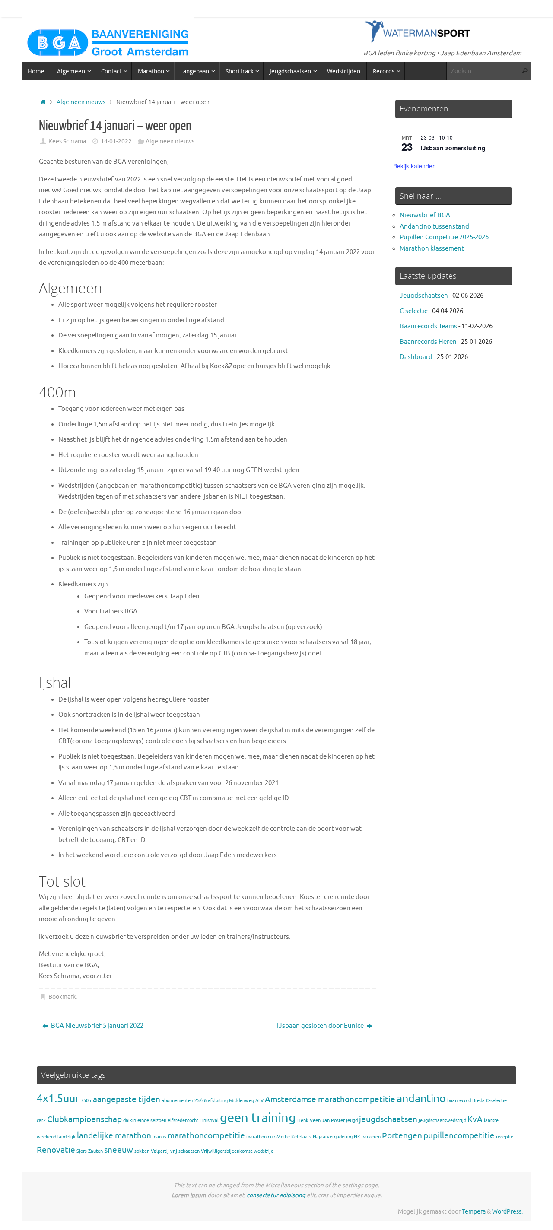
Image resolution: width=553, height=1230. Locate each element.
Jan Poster (333, 1120)
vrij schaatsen (185, 1151)
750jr (86, 1100)
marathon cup (260, 1137)
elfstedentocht (183, 1120)
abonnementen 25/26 (184, 1100)
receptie (504, 1137)
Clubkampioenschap (84, 1119)
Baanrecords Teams (428, 326)
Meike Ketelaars (293, 1137)
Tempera (474, 1211)
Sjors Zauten (89, 1151)
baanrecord (459, 1100)
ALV (259, 1100)
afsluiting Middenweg (231, 1100)
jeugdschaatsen (388, 1119)
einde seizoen (151, 1120)
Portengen (402, 1136)
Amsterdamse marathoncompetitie (330, 1099)
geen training (258, 1118)
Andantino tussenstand (434, 226)
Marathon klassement (432, 249)
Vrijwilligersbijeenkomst (226, 1151)
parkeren (371, 1137)
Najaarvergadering (333, 1137)
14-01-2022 (116, 141)
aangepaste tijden (126, 1099)
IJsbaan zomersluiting (453, 147)
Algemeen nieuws (81, 102)
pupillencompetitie (459, 1136)
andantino (421, 1098)
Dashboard (416, 357)
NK (357, 1137)
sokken (141, 1151)
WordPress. (507, 1211)
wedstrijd (263, 1151)
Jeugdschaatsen (424, 296)
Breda (478, 1100)
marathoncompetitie (206, 1136)
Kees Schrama (67, 141)
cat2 (41, 1120)
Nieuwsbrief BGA (425, 215)
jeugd (352, 1120)
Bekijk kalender (414, 166)
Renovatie (56, 1150)
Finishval (209, 1120)
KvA (475, 1119)
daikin (129, 1120)
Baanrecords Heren (428, 342)
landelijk (66, 1137)
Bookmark (62, 997)
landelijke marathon (114, 1136)
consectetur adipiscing (276, 1195)
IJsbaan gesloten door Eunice (321, 1026)
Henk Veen (309, 1120)
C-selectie (414, 311)
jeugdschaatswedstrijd (442, 1120)
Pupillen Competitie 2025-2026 (444, 237)
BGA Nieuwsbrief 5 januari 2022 (96, 1026)
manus (159, 1137)
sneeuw (118, 1150)
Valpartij (160, 1151)
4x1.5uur (58, 1098)
